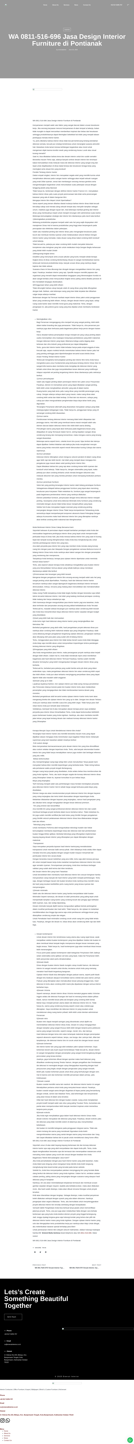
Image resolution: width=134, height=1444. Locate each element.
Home (45, 5)
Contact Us (87, 5)
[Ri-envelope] (13, 1420)
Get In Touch (11, 1317)
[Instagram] (2, 1420)
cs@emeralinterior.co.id (12, 1344)
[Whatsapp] (7, 1420)
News (76, 5)
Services (66, 5)
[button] (35, 1252)
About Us (55, 5)
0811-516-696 (86, 1233)
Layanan (67, 29)
